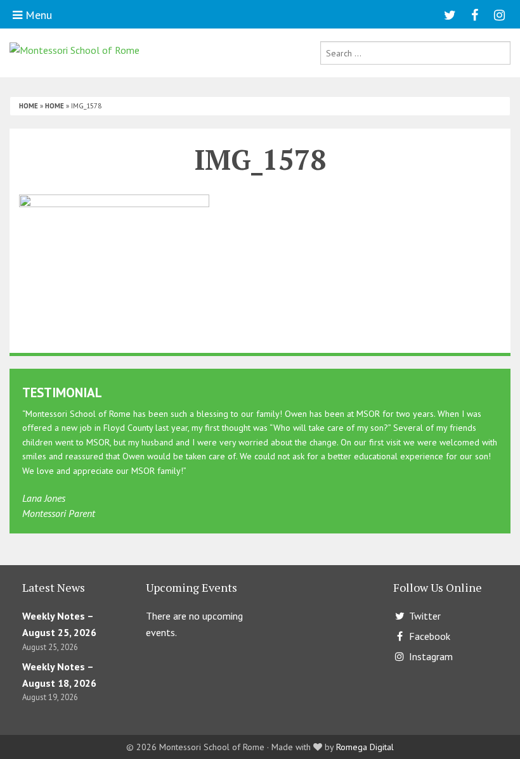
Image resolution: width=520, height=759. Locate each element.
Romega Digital (365, 747)
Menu (37, 15)
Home (28, 105)
